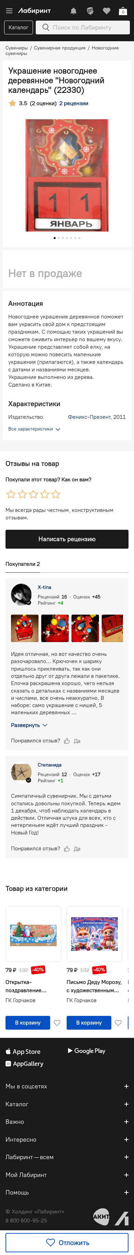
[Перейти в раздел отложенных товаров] (106, 11)
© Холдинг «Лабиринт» (34, 1211)
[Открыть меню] (9, 11)
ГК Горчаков (20, 1000)
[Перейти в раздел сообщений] (73, 11)
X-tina (44, 587)
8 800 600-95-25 (26, 1220)
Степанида (50, 765)
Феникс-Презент (89, 417)
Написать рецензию (67, 539)
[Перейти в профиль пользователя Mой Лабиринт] (90, 11)
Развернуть (25, 725)
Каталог (19, 27)
